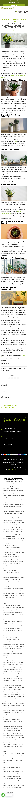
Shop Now (14, 5)
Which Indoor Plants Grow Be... (8, 407)
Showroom (14, 459)
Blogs (21, 459)
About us (6, 459)
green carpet (16, 19)
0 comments (4, 368)
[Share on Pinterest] (15, 378)
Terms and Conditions (9, 462)
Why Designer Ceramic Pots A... (9, 405)
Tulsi (15, 141)
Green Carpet (12, 469)
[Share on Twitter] (12, 378)
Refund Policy (14, 464)
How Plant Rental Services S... (8, 403)
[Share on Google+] (18, 378)
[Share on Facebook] (9, 378)
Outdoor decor (5, 370)
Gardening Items (8, 19)
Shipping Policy (21, 462)
